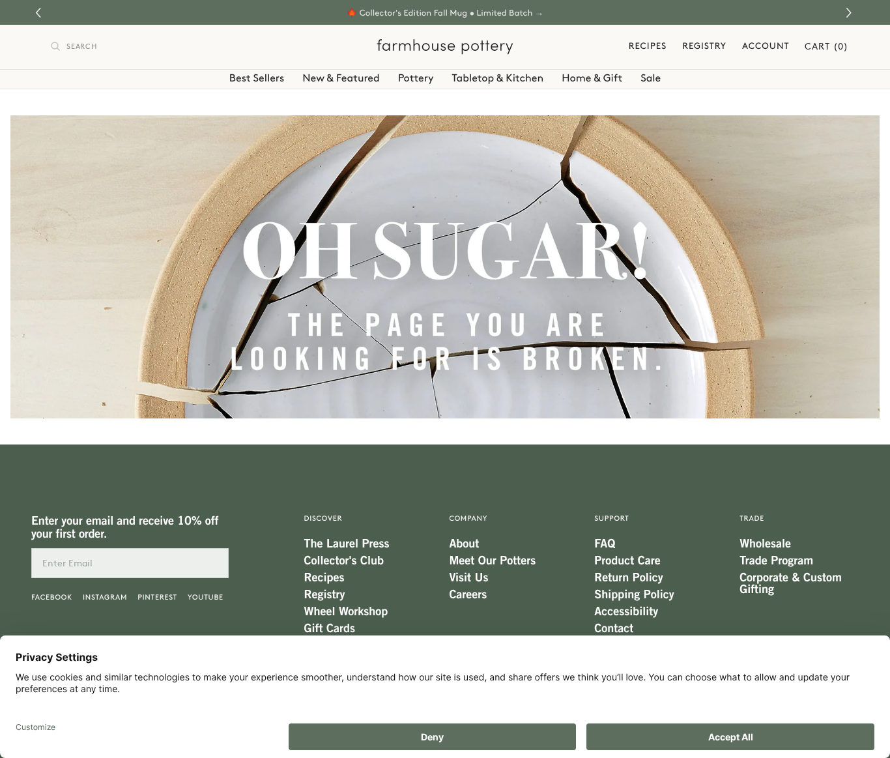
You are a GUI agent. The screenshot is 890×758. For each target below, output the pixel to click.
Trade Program (776, 560)
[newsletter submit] (213, 563)
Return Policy (628, 577)
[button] (850, 13)
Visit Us (468, 577)
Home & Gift (592, 78)
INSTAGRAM (105, 597)
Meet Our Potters (492, 560)
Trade (751, 518)
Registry (704, 46)
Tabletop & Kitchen (498, 78)
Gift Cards (329, 628)
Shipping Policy (634, 594)
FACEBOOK (51, 597)
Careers (468, 594)
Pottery (416, 78)
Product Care (627, 560)
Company (468, 518)
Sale (650, 78)
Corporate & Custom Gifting (790, 583)
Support (611, 518)
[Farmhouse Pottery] (445, 47)
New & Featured (341, 78)
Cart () (826, 46)
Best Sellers (256, 78)
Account (765, 46)
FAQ (604, 543)
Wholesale (765, 543)
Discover (323, 518)
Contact (613, 628)
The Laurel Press (347, 543)
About (464, 543)
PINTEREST (157, 597)
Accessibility (626, 611)
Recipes (648, 46)
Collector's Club (344, 560)
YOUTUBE (205, 597)
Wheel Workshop (346, 611)
